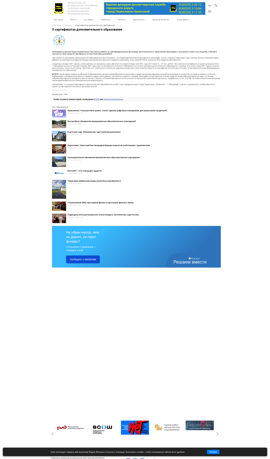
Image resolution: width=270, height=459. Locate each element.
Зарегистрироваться (113, 99)
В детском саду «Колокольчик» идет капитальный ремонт (94, 132)
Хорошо (213, 452)
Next (217, 434)
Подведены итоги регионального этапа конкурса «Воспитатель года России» (103, 215)
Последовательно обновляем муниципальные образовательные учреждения (104, 157)
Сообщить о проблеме (83, 259)
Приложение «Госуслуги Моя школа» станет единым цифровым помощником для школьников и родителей (117, 111)
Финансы (123, 20)
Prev (53, 434)
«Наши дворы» (184, 20)
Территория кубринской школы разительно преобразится (94, 181)
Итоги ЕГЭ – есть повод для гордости (85, 171)
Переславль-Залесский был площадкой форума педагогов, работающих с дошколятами (109, 145)
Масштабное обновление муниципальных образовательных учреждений (102, 121)
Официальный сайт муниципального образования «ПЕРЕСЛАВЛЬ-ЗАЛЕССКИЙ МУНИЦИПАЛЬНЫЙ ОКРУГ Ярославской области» (83, 8)
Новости (68, 25)
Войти (97, 99)
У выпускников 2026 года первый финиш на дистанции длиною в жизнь (101, 203)
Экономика (107, 20)
